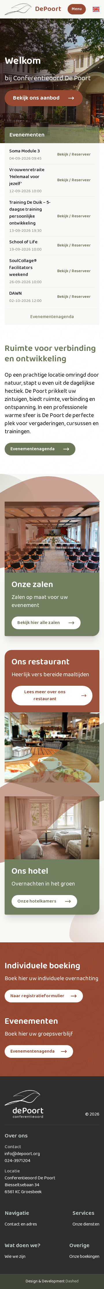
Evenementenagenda (52, 317)
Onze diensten (86, 1224)
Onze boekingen (84, 1256)
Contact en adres (21, 1224)
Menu (77, 9)
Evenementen (26, 135)
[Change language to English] (96, 9)
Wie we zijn (15, 1256)
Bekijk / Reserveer (74, 154)
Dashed (72, 1281)
